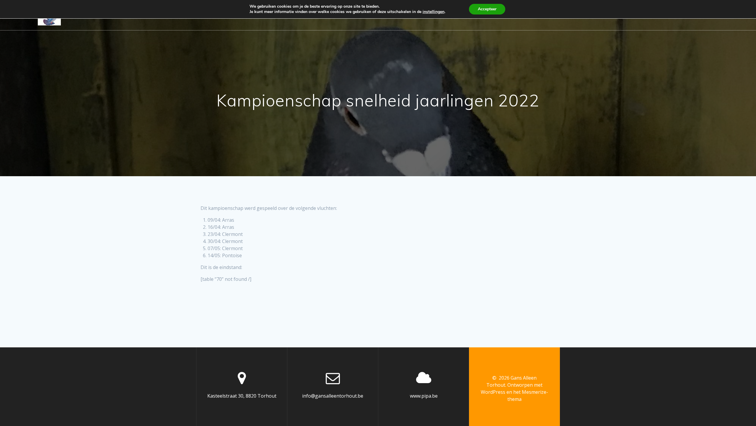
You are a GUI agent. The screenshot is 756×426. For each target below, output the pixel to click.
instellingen (433, 11)
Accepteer (487, 9)
